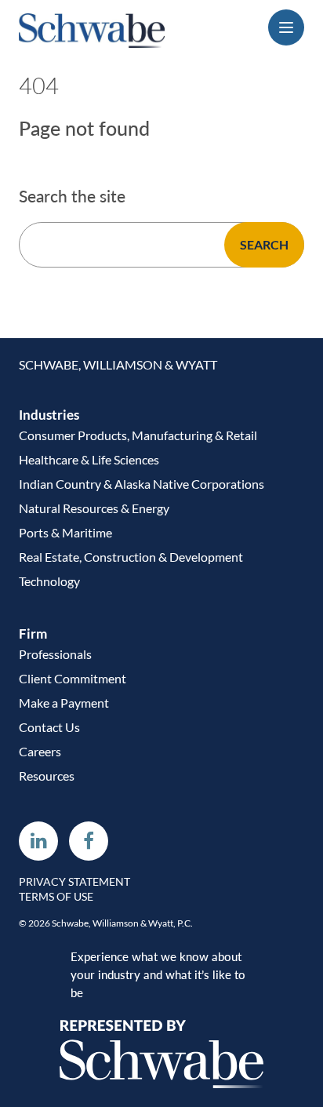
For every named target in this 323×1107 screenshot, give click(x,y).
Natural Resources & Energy (94, 508)
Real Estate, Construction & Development (131, 556)
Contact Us (49, 726)
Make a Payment (64, 702)
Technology (49, 581)
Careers (40, 751)
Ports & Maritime (65, 532)
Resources (46, 775)
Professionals (55, 653)
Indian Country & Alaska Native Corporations (141, 483)
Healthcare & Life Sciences (89, 459)
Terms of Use (56, 896)
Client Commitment (72, 678)
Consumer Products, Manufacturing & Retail (138, 435)
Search (264, 244)
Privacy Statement (74, 881)
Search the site (72, 196)
